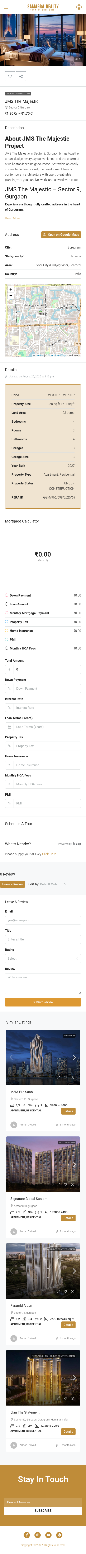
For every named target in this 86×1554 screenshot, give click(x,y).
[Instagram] (37, 1535)
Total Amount (14, 661)
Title (8, 930)
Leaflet (39, 355)
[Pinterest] (59, 1535)
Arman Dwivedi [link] (28, 1124)
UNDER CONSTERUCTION (18, 93)
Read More (12, 218)
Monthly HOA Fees (18, 775)
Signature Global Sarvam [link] (28, 1199)
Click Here (49, 854)
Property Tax (14, 737)
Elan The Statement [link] (24, 1412)
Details (68, 1111)
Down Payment (15, 680)
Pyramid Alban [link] (21, 1306)
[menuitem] (79, 7)
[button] (10, 7)
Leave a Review (12, 884)
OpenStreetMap (57, 355)
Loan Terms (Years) (19, 718)
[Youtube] (48, 1535)
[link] (43, 1057)
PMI (8, 794)
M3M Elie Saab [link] (21, 1092)
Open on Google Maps (63, 235)
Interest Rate (14, 699)
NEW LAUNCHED (67, 1142)
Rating (9, 950)
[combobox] (52, 884)
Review (10, 969)
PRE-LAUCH (69, 1035)
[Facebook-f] (27, 1535)
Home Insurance (16, 756)
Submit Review (43, 1002)
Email (9, 911)
